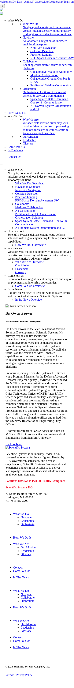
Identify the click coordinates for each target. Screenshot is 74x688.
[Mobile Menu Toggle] (1, 164)
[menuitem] (41, 65)
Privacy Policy (24, 675)
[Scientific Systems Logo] (37, 12)
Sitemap (10, 675)
